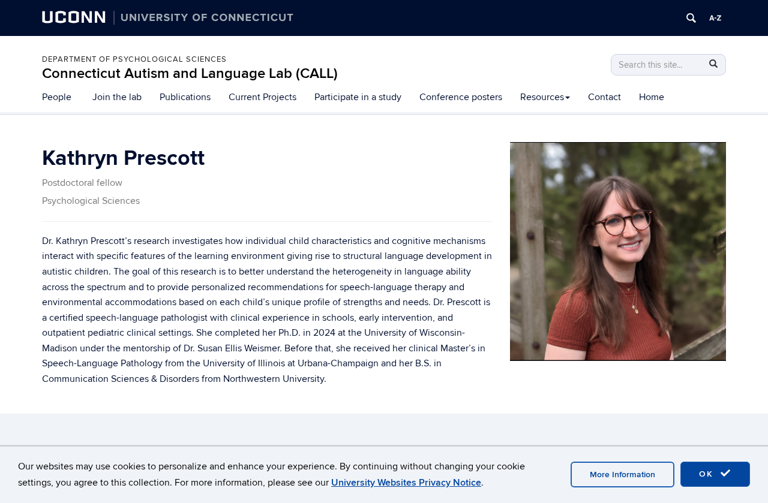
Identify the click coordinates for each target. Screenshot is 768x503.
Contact (604, 97)
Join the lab (117, 97)
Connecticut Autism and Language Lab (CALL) (190, 73)
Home (651, 97)
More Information (622, 474)
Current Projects (262, 97)
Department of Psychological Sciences (134, 59)
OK (708, 474)
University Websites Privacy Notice (406, 483)
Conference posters (460, 97)
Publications (185, 97)
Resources (542, 97)
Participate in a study (357, 97)
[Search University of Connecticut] (691, 18)
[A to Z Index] (715, 18)
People (56, 97)
